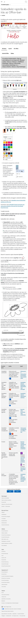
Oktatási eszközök (4, 532)
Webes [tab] (12, 53)
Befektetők (3, 600)
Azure (2, 555)
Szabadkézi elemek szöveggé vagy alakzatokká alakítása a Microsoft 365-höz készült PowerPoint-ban (12, 206)
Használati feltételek (20, 613)
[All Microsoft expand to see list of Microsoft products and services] (1, 1)
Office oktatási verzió (5, 539)
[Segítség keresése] (4, 2)
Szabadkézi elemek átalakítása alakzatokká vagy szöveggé (23, 386)
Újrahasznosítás (4, 522)
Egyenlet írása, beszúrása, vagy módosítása (23, 412)
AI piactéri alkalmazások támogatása (7, 576)
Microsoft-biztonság (5, 553)
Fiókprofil (3, 512)
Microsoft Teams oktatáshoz (6, 535)
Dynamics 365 (4, 557)
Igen (10, 491)
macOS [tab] (10, 48)
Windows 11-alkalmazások (6, 506)
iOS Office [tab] (16, 48)
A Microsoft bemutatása (5, 594)
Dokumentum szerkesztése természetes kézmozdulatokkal (23, 375)
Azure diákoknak (4, 545)
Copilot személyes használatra (6, 500)
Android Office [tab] (5, 53)
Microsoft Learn (4, 574)
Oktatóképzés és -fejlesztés (6, 541)
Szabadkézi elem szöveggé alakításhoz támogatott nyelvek (23, 477)
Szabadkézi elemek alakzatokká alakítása (23, 395)
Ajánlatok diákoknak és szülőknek (7, 543)
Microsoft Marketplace (5, 580)
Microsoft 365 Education (5, 537)
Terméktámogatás (5, 4)
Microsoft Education (5, 530)
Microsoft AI (3, 551)
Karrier (3, 592)
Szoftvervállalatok (4, 584)
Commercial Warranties (5, 524)
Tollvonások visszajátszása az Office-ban (23, 430)
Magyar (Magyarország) (7, 606)
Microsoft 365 (4, 502)
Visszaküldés (4, 518)
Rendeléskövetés (4, 520)
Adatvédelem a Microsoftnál (6, 598)
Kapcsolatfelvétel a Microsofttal (7, 613)
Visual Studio (4, 586)
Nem (17, 491)
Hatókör (3, 15)
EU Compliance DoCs (15, 615)
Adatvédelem (14, 613)
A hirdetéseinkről (8, 615)
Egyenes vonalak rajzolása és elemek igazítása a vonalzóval (23, 445)
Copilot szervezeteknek (5, 498)
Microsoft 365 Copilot (5, 563)
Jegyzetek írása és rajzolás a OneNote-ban (23, 460)
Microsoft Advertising (5, 561)
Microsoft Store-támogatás (6, 516)
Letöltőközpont (4, 514)
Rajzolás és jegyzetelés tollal (23, 469)
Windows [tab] (4, 48)
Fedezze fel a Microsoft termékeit (7, 504)
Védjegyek (3, 615)
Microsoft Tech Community (6, 578)
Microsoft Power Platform (6, 582)
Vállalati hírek (4, 596)
